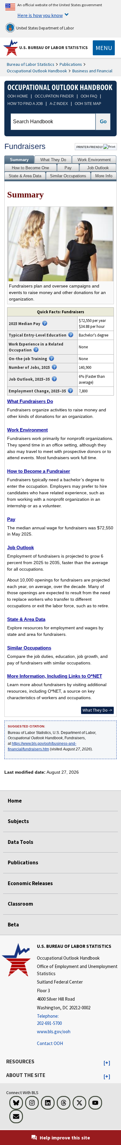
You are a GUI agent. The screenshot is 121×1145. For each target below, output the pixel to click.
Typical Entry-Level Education (37, 335)
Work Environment (94, 159)
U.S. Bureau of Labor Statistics (53, 47)
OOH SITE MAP (88, 104)
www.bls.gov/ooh (53, 1031)
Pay (68, 167)
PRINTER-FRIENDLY (89, 147)
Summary (19, 159)
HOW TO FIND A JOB (25, 104)
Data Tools (20, 842)
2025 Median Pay (24, 323)
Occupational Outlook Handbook (37, 71)
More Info (103, 176)
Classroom (20, 903)
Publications (71, 64)
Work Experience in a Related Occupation (36, 347)
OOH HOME (17, 96)
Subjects (18, 821)
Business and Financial (92, 71)
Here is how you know (40, 15)
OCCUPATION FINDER (54, 96)
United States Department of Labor (44, 28)
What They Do (53, 159)
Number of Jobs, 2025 (29, 367)
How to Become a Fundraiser (38, 471)
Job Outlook (98, 167)
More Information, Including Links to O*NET (54, 676)
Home (15, 800)
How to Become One (30, 167)
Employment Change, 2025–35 (37, 390)
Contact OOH (50, 1043)
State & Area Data (25, 176)
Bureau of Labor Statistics (30, 64)
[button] (107, 1063)
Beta (13, 924)
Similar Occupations (68, 176)
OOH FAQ (89, 96)
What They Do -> (97, 710)
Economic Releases (30, 883)
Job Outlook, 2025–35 (29, 379)
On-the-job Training (28, 358)
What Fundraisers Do (30, 401)
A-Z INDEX (59, 104)
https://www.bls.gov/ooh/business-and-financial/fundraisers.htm (42, 746)
